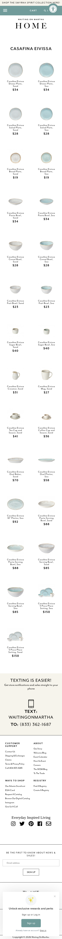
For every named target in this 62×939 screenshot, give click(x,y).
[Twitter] (22, 824)
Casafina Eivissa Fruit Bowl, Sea (46, 301)
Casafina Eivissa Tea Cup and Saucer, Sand (15, 430)
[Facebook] (40, 824)
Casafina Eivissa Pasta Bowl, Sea (46, 214)
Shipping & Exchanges (15, 755)
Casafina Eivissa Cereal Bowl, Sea (46, 259)
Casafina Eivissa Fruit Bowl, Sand (15, 301)
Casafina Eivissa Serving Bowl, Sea (15, 605)
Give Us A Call (11, 806)
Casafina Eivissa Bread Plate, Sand (15, 171)
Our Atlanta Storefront (15, 786)
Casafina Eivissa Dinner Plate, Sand (15, 83)
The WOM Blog (40, 769)
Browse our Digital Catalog (17, 798)
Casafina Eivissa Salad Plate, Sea (46, 127)
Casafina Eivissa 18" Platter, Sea (15, 516)
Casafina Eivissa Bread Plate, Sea (46, 171)
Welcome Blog (40, 752)
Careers (37, 765)
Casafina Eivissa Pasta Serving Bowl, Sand (46, 518)
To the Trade (39, 773)
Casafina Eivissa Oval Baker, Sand (15, 474)
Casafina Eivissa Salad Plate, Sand (15, 127)
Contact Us (10, 751)
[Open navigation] (5, 10)
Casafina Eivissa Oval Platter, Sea (46, 474)
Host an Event (40, 761)
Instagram (9, 802)
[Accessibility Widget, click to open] (53, 8)
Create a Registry (41, 790)
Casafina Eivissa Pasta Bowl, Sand (15, 215)
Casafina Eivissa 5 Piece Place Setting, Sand (15, 649)
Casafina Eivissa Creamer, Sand (15, 387)
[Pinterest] (31, 824)
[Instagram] (13, 824)
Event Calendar (40, 757)
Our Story (38, 748)
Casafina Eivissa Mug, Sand (46, 387)
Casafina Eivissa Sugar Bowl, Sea (46, 343)
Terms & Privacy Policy (14, 764)
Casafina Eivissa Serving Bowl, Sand (46, 562)
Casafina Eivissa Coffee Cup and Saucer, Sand (46, 430)
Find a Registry (40, 786)
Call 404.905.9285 (14, 768)
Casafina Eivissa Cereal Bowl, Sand (15, 259)
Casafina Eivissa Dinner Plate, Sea (46, 83)
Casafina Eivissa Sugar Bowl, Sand (15, 344)
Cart (33, 11)
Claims (8, 759)
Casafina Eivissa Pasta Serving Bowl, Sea (15, 562)
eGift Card (10, 790)
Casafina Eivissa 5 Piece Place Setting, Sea (46, 605)
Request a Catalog (13, 794)
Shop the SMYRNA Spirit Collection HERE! (31, 2)
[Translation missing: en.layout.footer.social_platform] (48, 824)
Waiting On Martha (40, 937)
